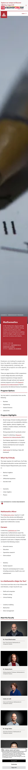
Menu (23, 13)
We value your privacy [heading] (11, 750)
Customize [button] (14, 764)
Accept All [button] (14, 761)
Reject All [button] (14, 767)
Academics (4, 315)
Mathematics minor (8, 515)
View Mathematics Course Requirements (13, 502)
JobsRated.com (12, 530)
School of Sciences (15, 348)
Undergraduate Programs (15, 315)
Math (4, 450)
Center (8, 450)
